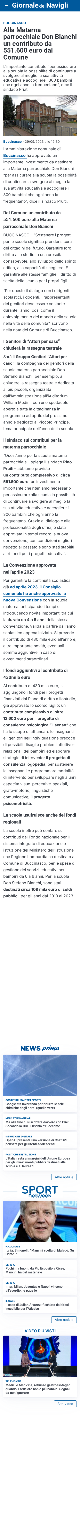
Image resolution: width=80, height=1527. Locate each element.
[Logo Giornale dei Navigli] (40, 5)
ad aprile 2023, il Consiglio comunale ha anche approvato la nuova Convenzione (34, 593)
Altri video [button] (65, 1404)
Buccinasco (15, 155)
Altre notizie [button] (64, 1177)
